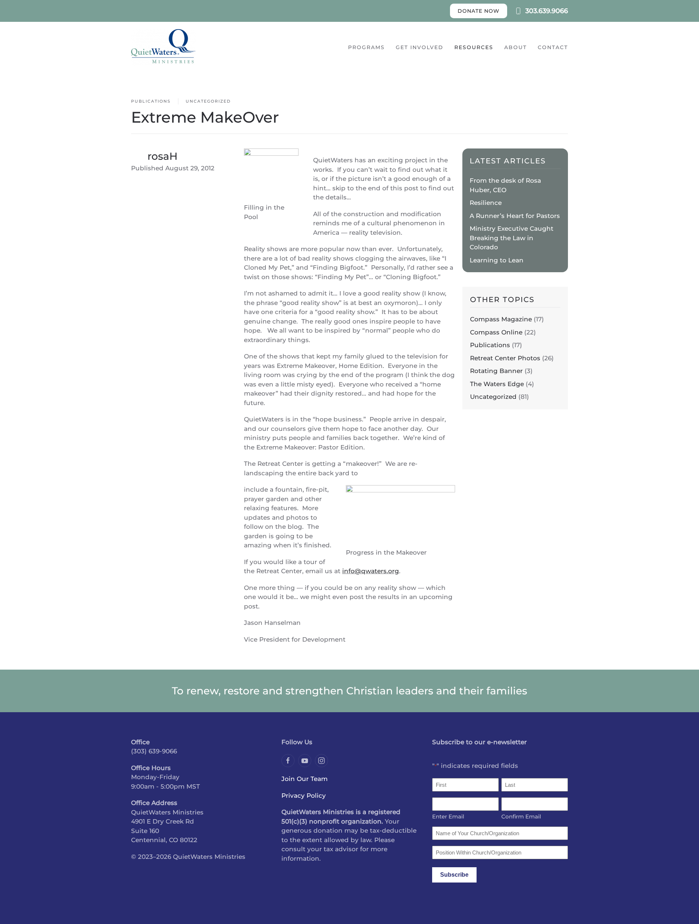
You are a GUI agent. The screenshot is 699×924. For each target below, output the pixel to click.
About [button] (515, 47)
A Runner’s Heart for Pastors (515, 215)
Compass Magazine (501, 319)
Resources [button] (473, 47)
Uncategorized (208, 101)
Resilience (486, 202)
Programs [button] (366, 47)
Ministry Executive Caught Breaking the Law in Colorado (511, 238)
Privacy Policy (303, 795)
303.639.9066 (546, 11)
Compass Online (496, 332)
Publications (151, 101)
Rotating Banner (496, 370)
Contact (553, 47)
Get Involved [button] (419, 47)
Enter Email (448, 816)
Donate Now (478, 11)
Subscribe (454, 875)
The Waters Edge (497, 384)
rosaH (162, 156)
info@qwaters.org (370, 571)
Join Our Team (304, 778)
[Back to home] (163, 47)
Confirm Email (521, 816)
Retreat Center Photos (505, 358)
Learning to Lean (497, 260)
